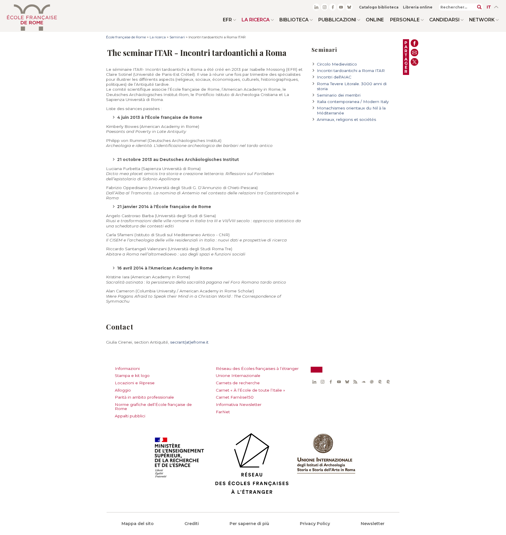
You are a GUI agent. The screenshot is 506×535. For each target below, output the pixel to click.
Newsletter (372, 523)
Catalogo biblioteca (379, 7)
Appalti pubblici (130, 416)
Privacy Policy (315, 523)
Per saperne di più (249, 523)
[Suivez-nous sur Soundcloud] (363, 381)
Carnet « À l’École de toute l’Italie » (250, 390)
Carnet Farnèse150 (235, 397)
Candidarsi (444, 20)
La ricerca (256, 20)
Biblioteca (294, 20)
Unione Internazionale (238, 375)
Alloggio (123, 390)
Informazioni (127, 368)
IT (489, 7)
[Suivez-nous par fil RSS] (355, 381)
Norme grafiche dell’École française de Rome (153, 406)
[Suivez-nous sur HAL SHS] (371, 381)
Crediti (191, 523)
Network (482, 20)
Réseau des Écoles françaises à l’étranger (257, 368)
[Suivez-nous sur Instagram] (324, 7)
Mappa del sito (138, 523)
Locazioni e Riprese (135, 382)
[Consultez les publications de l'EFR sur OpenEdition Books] (379, 381)
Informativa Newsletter (238, 404)
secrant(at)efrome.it (189, 342)
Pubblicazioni (337, 20)
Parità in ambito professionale (144, 397)
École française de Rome (126, 37)
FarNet (223, 411)
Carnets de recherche (238, 382)
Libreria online (418, 7)
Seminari (177, 37)
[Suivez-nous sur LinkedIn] (316, 7)
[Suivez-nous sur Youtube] (340, 7)
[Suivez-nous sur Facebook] (332, 7)
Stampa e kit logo (132, 375)
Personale (405, 20)
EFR (227, 20)
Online (375, 20)
